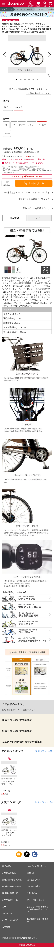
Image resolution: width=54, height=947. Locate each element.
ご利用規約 (32, 893)
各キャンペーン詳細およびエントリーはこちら (24, 163)
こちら (34, 938)
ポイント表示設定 (10, 920)
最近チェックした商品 (12, 880)
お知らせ (31, 873)
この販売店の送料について (38, 93)
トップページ (6, 9)
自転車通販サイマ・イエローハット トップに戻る (26, 193)
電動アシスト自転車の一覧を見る (34, 199)
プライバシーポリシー (36, 900)
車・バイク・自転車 (24, 9)
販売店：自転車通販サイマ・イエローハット (30, 89)
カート (5, 907)
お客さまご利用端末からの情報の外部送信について (37, 909)
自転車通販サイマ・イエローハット (18, 710)
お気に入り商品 (9, 873)
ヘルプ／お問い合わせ (36, 866)
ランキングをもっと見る (43, 751)
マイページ (7, 913)
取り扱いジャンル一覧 (12, 886)
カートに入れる (34, 183)
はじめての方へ (34, 886)
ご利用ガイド (8, 927)
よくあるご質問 (34, 880)
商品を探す (7, 866)
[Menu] (3, 3)
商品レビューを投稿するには (36, 208)
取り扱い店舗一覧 (10, 893)
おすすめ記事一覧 (10, 900)
